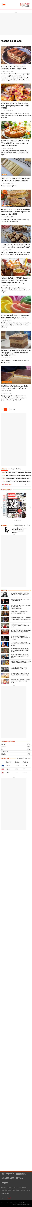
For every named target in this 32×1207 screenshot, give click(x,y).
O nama (28, 1190)
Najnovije (4, 469)
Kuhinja (19, 1187)
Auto (17, 1190)
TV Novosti (22, 1190)
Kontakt (9, 1198)
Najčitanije (12, 469)
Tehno (13, 1190)
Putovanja (24, 1187)
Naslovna (3, 1187)
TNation (28, 1204)
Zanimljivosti (8, 1190)
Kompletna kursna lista (23, 758)
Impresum (3, 1198)
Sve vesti (4, 590)
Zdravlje (9, 1187)
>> (14, 409)
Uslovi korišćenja (5, 1193)
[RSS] (30, 590)
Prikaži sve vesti (6, 484)
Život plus (14, 1187)
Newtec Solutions (21, 1204)
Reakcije (18, 469)
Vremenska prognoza (8, 741)
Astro (28, 525)
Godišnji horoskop (19, 525)
